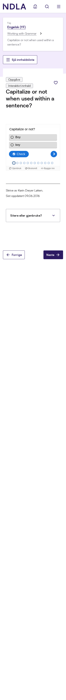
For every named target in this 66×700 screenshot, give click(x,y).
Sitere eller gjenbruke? (26, 215)
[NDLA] (14, 6)
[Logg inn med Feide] (35, 6)
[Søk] (47, 6)
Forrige (17, 255)
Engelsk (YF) (16, 27)
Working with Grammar (21, 33)
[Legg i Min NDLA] (55, 82)
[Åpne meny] (58, 6)
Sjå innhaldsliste (23, 60)
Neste (50, 255)
